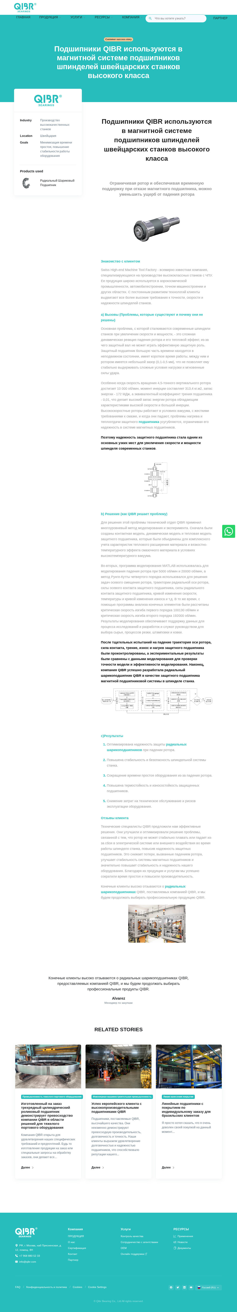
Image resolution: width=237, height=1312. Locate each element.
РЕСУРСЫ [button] (102, 17)
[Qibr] (26, 1232)
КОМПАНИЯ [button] (130, 17)
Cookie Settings (97, 1287)
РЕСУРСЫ (181, 1229)
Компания (75, 1229)
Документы (184, 1248)
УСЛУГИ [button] (76, 17)
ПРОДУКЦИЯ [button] (48, 17)
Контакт (72, 1253)
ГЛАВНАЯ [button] (23, 17)
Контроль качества (132, 1236)
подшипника (149, 422)
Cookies (77, 1287)
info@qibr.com (27, 1261)
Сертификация (77, 1248)
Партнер (220, 18)
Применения (185, 1236)
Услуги (126, 1229)
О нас (71, 1242)
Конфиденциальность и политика (46, 1287)
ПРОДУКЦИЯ (76, 1236)
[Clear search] (200, 18)
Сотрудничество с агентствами (139, 1242)
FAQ (17, 1287)
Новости (182, 1242)
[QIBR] (25, 7)
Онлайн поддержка (132, 1253)
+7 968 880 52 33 (29, 1255)
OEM (124, 1248)
